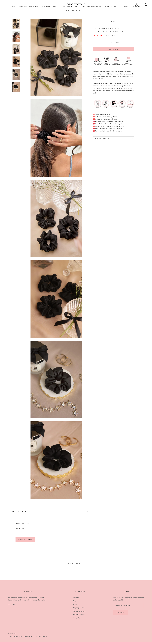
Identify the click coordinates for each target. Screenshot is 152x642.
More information (102, 138)
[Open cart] (146, 4)
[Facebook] (9, 604)
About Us (76, 597)
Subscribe (120, 612)
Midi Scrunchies (49, 7)
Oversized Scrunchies (91, 7)
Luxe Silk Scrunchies (28, 7)
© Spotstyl (12, 634)
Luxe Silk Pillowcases (76, 10)
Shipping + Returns (79, 608)
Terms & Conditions (79, 611)
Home (13, 7)
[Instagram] (13, 604)
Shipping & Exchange (21, 512)
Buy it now (114, 49)
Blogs (75, 601)
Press (75, 604)
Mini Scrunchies (112, 7)
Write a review (25, 540)
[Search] (141, 4)
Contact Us (76, 618)
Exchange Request (78, 614)
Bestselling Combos (132, 7)
